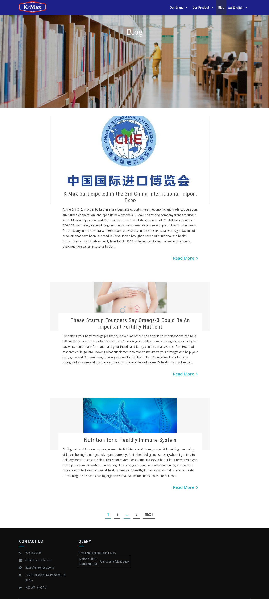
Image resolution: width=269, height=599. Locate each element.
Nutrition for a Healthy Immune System (130, 440)
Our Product (201, 7)
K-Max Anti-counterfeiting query (97, 552)
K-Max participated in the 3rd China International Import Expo (130, 197)
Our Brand (176, 7)
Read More (183, 258)
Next (149, 514)
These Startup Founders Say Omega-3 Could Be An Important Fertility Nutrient (130, 323)
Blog (221, 7)
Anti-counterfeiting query (114, 561)
